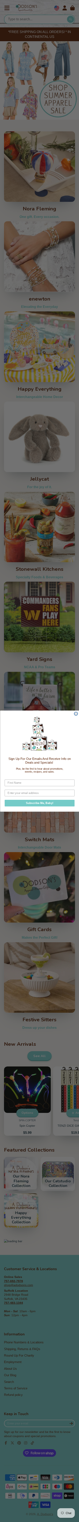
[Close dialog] (76, 714)
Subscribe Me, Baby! (39, 802)
